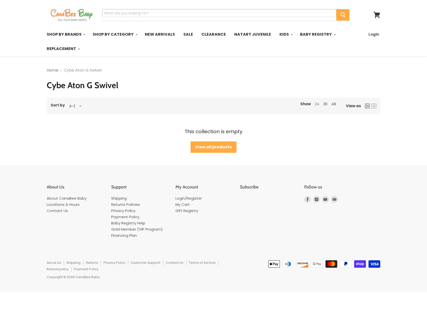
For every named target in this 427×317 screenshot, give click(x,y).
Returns (92, 262)
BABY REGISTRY (316, 34)
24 (317, 104)
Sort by (58, 105)
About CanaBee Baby (66, 198)
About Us (54, 262)
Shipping (119, 198)
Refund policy (57, 269)
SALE (188, 34)
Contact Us (57, 210)
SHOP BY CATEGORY (113, 34)
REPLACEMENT (62, 49)
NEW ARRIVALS (160, 34)
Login (373, 34)
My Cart (182, 204)
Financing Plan (124, 235)
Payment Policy (125, 216)
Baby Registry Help (128, 223)
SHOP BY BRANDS (64, 34)
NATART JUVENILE (252, 34)
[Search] (342, 15)
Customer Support (145, 262)
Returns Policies (125, 204)
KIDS (284, 34)
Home (52, 70)
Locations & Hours (63, 204)
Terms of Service (202, 262)
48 (333, 104)
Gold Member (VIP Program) (137, 229)
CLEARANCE (213, 34)
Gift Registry (186, 210)
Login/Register (188, 198)
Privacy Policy (123, 210)
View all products (213, 147)
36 (325, 104)
